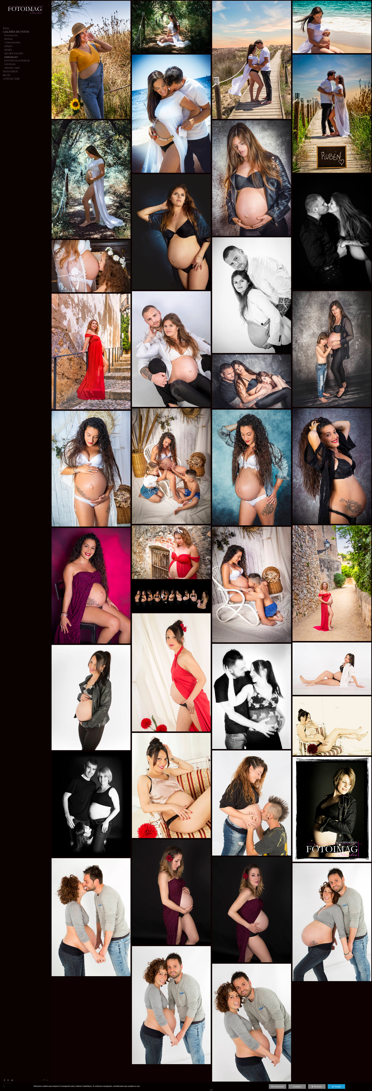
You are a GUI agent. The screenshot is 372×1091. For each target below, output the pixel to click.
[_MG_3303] (171, 466)
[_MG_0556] (332, 349)
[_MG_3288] (91, 468)
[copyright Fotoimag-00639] (251, 696)
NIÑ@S (8, 46)
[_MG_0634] (332, 232)
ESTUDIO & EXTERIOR (17, 60)
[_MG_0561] (251, 381)
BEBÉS (8, 49)
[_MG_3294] (251, 584)
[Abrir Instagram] (8, 1080)
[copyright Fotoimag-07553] (91, 917)
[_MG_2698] (171, 27)
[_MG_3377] (91, 586)
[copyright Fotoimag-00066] (171, 892)
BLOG (7, 75)
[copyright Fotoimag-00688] (332, 809)
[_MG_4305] (332, 583)
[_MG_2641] (251, 60)
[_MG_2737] (171, 114)
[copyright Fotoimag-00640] (91, 697)
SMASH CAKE (12, 67)
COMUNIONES (12, 42)
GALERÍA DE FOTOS (16, 31)
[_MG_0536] (91, 266)
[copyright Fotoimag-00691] (91, 804)
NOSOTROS (10, 71)
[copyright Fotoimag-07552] (332, 922)
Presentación (11, 35)
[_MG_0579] (171, 349)
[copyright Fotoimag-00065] (251, 909)
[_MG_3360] (332, 466)
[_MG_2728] (332, 27)
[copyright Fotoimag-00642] (171, 785)
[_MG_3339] (251, 467)
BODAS (8, 39)
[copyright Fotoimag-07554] (171, 1005)
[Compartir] (11, 1080)
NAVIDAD (9, 64)
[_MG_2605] (91, 60)
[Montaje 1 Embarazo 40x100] (171, 596)
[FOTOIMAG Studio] (25, 15)
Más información (277, 1087)
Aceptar (337, 1087)
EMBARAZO (11, 57)
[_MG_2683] (91, 179)
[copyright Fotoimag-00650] (332, 668)
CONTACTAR (11, 78)
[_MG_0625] (171, 232)
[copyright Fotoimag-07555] (251, 1023)
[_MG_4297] (171, 552)
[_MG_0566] (251, 295)
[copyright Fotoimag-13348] (251, 803)
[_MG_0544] (251, 178)
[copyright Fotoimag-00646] (171, 672)
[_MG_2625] (332, 114)
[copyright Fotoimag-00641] (332, 725)
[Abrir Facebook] (4, 1080)
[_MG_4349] (91, 351)
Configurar (297, 1087)
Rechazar (317, 1087)
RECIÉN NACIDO (13, 53)
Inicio (6, 28)
